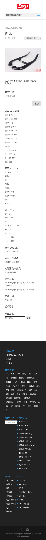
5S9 (35, 374)
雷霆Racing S (10, 195)
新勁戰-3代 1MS (11, 134)
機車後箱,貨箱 (10, 272)
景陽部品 (27, 398)
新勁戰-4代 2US (11, 130)
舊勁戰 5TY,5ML (11, 142)
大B (35, 390)
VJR (6, 199)
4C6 (30, 374)
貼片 (24, 406)
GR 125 (8, 214)
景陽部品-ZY (10, 402)
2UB (18, 374)
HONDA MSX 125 (12, 262)
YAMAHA (16, 386)
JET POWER (30, 378)
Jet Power (9, 218)
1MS (12, 374)
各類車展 (8, 300)
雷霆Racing (9, 192)
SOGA (29, 382)
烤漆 (25, 402)
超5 (6, 180)
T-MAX (8, 386)
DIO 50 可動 (10, 241)
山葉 (7, 394)
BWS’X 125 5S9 (11, 119)
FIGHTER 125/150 (12, 225)
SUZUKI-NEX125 (11, 251)
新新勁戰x (17, 398)
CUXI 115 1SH (10, 154)
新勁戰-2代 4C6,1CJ (12, 138)
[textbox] (23, 96)
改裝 (12, 394)
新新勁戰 (9, 398)
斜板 (18, 394)
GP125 (7, 203)
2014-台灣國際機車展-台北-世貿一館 (19, 289)
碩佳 (7, 406)
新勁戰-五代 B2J (11, 126)
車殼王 (36, 406)
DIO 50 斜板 (10, 237)
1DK (7, 374)
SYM (35, 382)
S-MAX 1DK (9, 123)
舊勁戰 (17, 406)
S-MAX (16, 382)
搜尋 (28, 318)
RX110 (7, 233)
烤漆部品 (33, 402)
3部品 (8, 359)
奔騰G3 (7, 188)
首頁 (6, 28)
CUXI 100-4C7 (10, 150)
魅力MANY (9, 172)
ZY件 (23, 386)
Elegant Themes (23, 533)
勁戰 (30, 390)
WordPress (24, 536)
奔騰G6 (7, 176)
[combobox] (23, 96)
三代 (37, 386)
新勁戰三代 (33, 394)
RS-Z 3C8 (8, 162)
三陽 (7, 390)
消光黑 (19, 402)
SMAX (23, 382)
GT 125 (8, 229)
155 (7, 378)
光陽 (12, 390)
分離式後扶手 (21, 390)
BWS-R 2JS (9, 115)
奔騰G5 (7, 184)
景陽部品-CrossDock (14, 355)
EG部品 (9, 363)
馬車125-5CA (10, 158)
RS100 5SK (9, 146)
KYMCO (8, 382)
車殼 (29, 406)
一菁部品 (31, 386)
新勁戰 (24, 394)
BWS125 (14, 378)
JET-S (7, 221)
